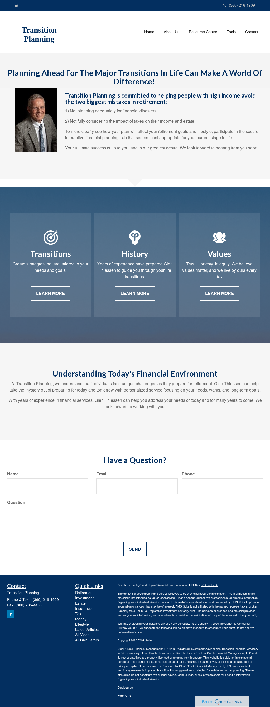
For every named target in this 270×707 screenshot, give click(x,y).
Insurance (83, 608)
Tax (78, 613)
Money (80, 618)
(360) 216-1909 (242, 5)
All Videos (83, 634)
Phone (188, 474)
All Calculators (87, 640)
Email (101, 474)
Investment (84, 597)
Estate (80, 603)
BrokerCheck (209, 585)
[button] (171, 31)
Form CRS (124, 695)
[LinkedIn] (16, 5)
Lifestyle (82, 624)
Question (16, 502)
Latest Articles (87, 629)
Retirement (84, 592)
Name (13, 474)
